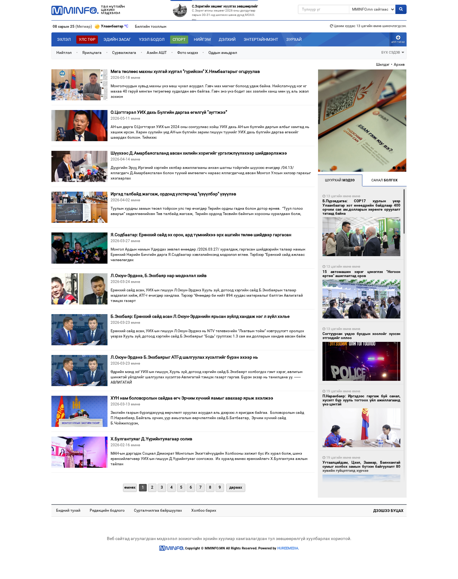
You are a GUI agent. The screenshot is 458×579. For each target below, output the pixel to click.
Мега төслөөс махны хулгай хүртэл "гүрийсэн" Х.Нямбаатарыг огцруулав (185, 71)
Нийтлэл (64, 52)
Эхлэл (64, 39)
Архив (399, 64)
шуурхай (340, 180)
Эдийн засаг (117, 39)
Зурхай (294, 39)
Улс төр (87, 39)
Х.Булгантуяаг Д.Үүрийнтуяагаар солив (151, 438)
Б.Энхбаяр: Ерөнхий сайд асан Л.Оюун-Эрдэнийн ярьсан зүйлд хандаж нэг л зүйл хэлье (200, 316)
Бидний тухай (68, 510)
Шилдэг (382, 64)
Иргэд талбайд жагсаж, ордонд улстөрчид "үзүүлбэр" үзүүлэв (173, 193)
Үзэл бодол (152, 39)
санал (384, 180)
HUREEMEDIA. (288, 548)
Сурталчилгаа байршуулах (158, 510)
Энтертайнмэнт (261, 39)
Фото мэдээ (187, 52)
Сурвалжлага (124, 52)
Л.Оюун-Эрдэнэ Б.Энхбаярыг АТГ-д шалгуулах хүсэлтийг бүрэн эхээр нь (184, 357)
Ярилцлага (92, 52)
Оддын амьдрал (222, 52)
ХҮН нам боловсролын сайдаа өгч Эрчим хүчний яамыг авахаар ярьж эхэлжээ (192, 397)
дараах (235, 487)
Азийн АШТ (157, 52)
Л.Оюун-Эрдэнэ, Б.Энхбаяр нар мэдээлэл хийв (159, 275)
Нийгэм (202, 39)
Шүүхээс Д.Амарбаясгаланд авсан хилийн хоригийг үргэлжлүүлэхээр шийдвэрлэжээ (199, 153)
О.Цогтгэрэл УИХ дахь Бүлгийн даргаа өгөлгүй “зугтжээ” (169, 112)
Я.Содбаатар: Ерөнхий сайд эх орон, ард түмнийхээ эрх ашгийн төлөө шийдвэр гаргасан (201, 234)
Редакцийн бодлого (107, 510)
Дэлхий (227, 39)
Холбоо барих (203, 510)
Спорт (179, 39)
